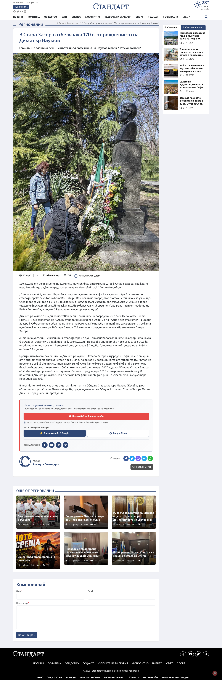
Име (19, 591)
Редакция (71, 677)
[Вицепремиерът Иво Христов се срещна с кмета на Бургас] (134, 548)
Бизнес (157, 663)
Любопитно (140, 663)
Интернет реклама (90, 677)
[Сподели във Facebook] (126, 458)
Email (90, 591)
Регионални (73, 23)
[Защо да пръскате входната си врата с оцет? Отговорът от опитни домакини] (171, 103)
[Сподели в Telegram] (144, 458)
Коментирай (143, 467)
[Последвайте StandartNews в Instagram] (18, 11)
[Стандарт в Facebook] (45, 445)
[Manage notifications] (214, 673)
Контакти (134, 677)
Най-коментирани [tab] (193, 27)
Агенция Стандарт (89, 275)
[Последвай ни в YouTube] (191, 654)
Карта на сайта (150, 677)
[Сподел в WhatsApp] (150, 458)
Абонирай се (21, 6)
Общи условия (54, 677)
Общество (72, 663)
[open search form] (206, 17)
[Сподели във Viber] (138, 458)
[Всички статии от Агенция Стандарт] (25, 461)
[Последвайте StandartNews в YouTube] (21, 11)
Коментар (22, 603)
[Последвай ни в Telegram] (206, 654)
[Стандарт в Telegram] (58, 445)
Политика (54, 663)
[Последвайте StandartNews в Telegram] (25, 11)
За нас (39, 677)
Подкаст (88, 663)
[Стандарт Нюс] (28, 656)
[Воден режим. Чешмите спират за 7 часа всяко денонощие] (86, 512)
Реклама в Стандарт (114, 677)
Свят (169, 663)
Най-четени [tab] (171, 27)
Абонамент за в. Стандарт (175, 677)
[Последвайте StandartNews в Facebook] (14, 11)
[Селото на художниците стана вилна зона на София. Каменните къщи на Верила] (171, 87)
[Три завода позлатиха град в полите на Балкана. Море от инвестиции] (171, 38)
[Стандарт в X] (65, 445)
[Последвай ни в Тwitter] (198, 654)
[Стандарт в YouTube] (52, 445)
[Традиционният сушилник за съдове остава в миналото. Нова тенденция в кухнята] (171, 54)
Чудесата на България (113, 663)
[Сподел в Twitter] (132, 458)
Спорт (181, 663)
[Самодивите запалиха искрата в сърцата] (38, 512)
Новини (60, 23)
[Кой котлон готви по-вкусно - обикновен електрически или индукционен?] (171, 71)
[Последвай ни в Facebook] (183, 654)
